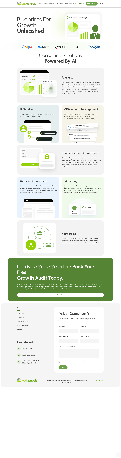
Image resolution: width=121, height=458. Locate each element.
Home (40, 3)
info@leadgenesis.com (29, 355)
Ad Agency (59, 3)
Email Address (84, 336)
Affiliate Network (70, 3)
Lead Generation (49, 3)
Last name (83, 327)
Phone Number (63, 336)
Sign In (101, 3)
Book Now (60, 295)
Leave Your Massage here (67, 346)
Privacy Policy (66, 382)
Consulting (81, 3)
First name (62, 327)
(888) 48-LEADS (27, 349)
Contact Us (91, 3)
